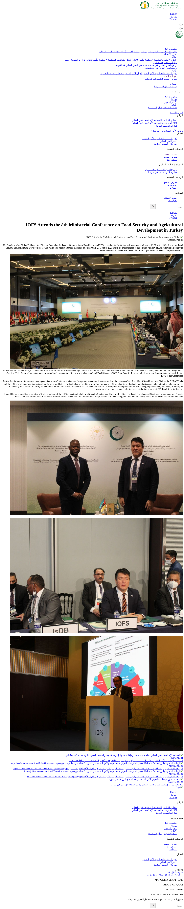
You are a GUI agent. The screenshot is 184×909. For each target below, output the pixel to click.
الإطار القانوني (151, 51)
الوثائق (174, 57)
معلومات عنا (171, 49)
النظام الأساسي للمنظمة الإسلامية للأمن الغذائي (154, 60)
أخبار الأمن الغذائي (133, 73)
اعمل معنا (159, 86)
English (173, 14)
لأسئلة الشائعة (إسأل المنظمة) (112, 51)
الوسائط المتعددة (169, 76)
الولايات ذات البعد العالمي (165, 62)
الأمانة (129, 51)
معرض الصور (170, 154)
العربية (174, 16)
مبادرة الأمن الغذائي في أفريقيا (129, 65)
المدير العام (138, 51)
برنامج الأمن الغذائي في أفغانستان (160, 65)
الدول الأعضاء (170, 54)
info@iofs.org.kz (175, 872)
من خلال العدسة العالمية (112, 73)
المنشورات (158, 79)
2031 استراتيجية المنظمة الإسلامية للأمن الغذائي (108, 60)
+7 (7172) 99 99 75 (156, 875)
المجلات (149, 79)
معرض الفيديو (170, 79)
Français (173, 19)
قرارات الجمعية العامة (74, 60)
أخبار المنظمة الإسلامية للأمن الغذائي (159, 73)
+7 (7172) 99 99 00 (174, 875)
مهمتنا (161, 51)
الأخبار (174, 70)
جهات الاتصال (170, 86)
